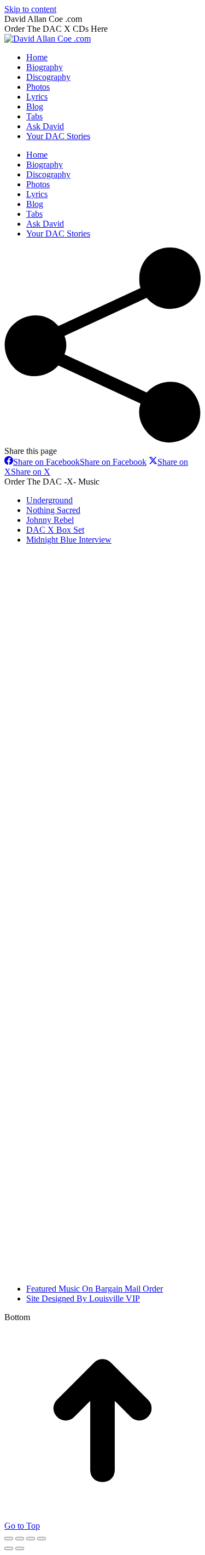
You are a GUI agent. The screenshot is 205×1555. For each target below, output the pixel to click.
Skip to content (30, 9)
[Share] (19, 1538)
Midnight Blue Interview (69, 539)
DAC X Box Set (55, 529)
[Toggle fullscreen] (30, 1538)
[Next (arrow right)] (19, 1548)
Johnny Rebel (50, 520)
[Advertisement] (86, 718)
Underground (49, 500)
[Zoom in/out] (41, 1538)
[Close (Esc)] (8, 1538)
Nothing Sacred (53, 510)
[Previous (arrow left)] (8, 1548)
